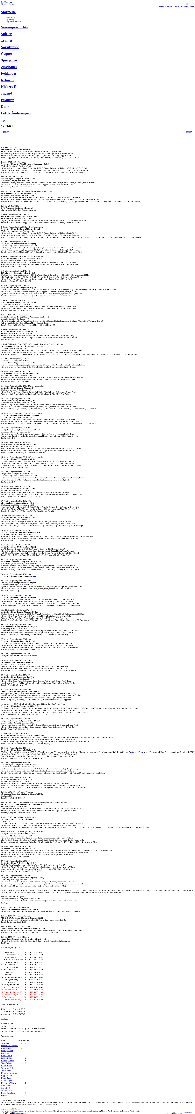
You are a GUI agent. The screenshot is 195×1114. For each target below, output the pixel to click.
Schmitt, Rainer (6, 1090)
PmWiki (179, 1113)
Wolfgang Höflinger (136, 752)
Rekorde (7, 80)
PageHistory (9, 19)
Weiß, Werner (6, 1085)
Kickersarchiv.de (20, 1113)
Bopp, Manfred (6, 1076)
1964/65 (189, 132)
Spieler (6, 34)
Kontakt (171, 6)
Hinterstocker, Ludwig (9, 1073)
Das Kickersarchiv (7, 2)
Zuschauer (9, 67)
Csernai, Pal (5, 1088)
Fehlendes (8, 73)
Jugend (6, 93)
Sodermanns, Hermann (9, 1046)
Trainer (7, 40)
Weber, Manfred (7, 1068)
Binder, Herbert (6, 1056)
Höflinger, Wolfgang (8, 1083)
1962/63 (6, 132)
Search (176, 6)
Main (3, 4)
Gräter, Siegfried (7, 1081)
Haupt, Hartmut (6, 1078)
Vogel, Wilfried (6, 1063)
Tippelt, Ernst (6, 1071)
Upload (185, 6)
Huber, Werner (6, 1066)
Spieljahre (9, 60)
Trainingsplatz (10, 17)
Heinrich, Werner (7, 1061)
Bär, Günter (5, 1053)
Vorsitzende (10, 47)
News (161, 6)
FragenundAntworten (13, 22)
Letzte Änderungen (16, 113)
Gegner (6, 54)
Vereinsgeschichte (14, 27)
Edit (181, 6)
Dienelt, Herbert (7, 1051)
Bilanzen (7, 100)
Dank (5, 106)
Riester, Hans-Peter (8, 1093)
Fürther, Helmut (7, 1058)
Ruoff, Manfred (6, 1048)
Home (165, 6)
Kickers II (8, 87)
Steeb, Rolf (5, 1043)
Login (3, 121)
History (191, 6)
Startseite (8, 12)
